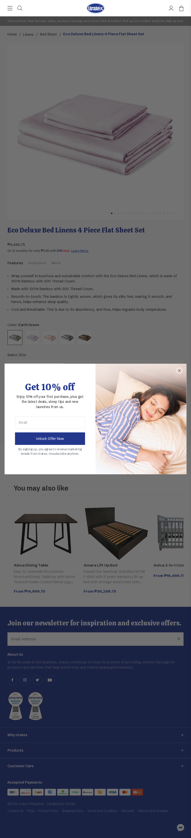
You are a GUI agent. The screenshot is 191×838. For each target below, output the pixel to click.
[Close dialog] (179, 370)
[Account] (171, 8)
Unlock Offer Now (50, 439)
